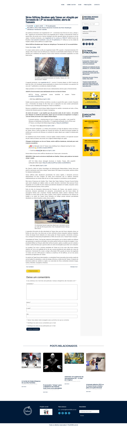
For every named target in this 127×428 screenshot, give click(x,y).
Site (27, 314)
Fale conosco (62, 406)
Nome (28, 302)
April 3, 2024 (46, 99)
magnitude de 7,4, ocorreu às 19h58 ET (56, 38)
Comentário (30, 283)
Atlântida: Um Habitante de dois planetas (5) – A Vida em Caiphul (91, 67)
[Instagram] (84, 44)
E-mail (28, 308)
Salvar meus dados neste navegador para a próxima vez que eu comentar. (48, 320)
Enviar (85, 28)
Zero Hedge (33, 47)
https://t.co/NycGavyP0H (49, 162)
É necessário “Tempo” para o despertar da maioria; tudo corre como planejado (90, 62)
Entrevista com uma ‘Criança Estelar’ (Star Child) (90, 78)
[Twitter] (89, 44)
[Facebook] (87, 44)
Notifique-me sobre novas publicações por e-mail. (42, 325)
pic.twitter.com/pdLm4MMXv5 (45, 147)
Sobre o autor (71, 4)
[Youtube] (92, 44)
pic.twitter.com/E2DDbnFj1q (63, 162)
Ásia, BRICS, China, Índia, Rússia (36, 28)
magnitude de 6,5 (45, 82)
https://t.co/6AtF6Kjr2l (62, 123)
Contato (97, 4)
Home (62, 4)
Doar (79, 4)
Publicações (87, 4)
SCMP (38, 47)
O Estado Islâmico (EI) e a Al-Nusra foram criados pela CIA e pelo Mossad (91, 73)
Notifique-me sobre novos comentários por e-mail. (42, 323)
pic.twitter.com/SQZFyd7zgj (36, 96)
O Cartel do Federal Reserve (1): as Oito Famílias (91, 57)
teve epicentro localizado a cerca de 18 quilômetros (45, 39)
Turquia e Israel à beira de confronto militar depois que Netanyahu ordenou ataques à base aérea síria (91, 84)
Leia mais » (24, 386)
